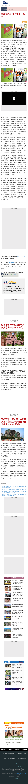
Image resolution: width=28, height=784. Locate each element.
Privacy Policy (20, 753)
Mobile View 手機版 (14, 778)
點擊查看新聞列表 (13, 9)
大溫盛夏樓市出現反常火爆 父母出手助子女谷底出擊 (17, 630)
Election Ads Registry (14, 763)
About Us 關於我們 (20, 756)
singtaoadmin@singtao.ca (21, 773)
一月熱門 (20, 578)
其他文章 (4, 9)
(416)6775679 (21, 256)
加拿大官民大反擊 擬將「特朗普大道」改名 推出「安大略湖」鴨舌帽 (17, 582)
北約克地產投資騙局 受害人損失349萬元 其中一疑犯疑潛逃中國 (17, 588)
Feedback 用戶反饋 (22, 758)
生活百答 (11, 262)
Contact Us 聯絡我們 (9, 756)
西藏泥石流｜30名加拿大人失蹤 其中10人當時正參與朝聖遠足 (17, 624)
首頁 (3, 5)
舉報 (25, 22)
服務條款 (13, 758)
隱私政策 (24, 753)
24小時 (7, 578)
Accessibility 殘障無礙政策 (8, 753)
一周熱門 (14, 578)
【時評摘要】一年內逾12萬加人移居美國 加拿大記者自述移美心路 (17, 612)
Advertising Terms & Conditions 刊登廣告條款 (14, 766)
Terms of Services (7, 758)
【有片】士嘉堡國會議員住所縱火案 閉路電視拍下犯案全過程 (17, 636)
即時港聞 (7, 5)
